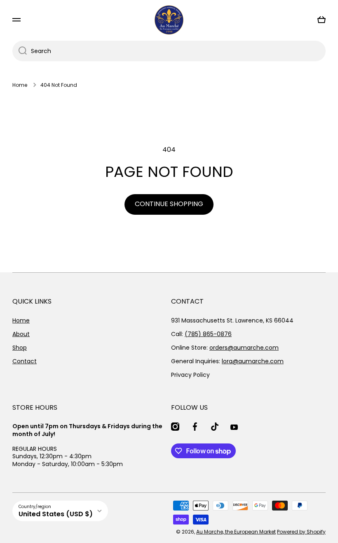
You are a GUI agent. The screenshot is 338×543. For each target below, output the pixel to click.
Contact (24, 361)
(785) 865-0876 (208, 334)
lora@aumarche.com (253, 361)
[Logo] (169, 20)
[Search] (19, 51)
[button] (321, 20)
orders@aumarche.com (244, 347)
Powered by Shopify (301, 531)
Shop (19, 347)
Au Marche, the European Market (236, 531)
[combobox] (169, 51)
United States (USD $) (56, 514)
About (21, 334)
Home (19, 85)
